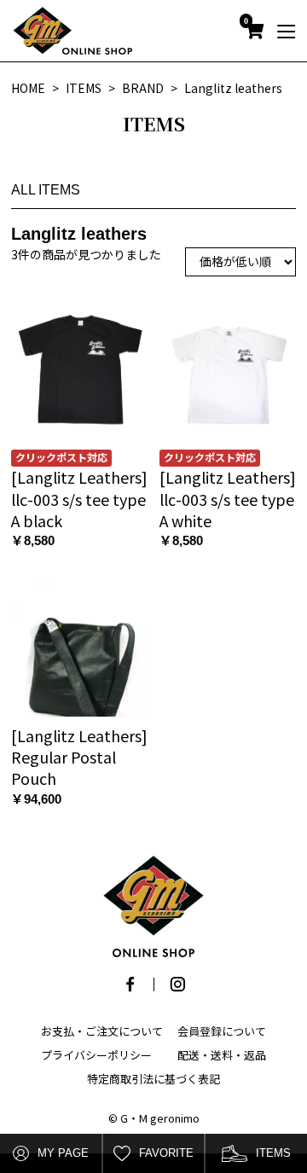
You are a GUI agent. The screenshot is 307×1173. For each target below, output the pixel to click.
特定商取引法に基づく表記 (153, 1079)
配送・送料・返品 (221, 1055)
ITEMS (273, 1153)
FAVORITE (166, 1153)
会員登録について (221, 1031)
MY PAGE (63, 1153)
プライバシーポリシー (96, 1055)
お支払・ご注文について (102, 1031)
